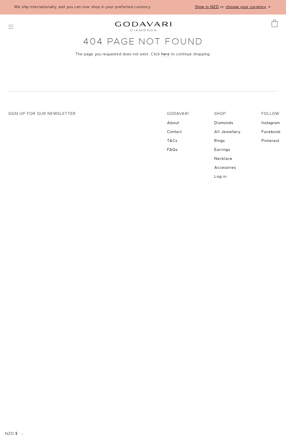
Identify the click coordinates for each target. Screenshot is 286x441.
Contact (174, 132)
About (173, 123)
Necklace (223, 159)
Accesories (225, 168)
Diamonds (223, 123)
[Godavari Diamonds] (143, 24)
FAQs (172, 150)
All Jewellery (227, 132)
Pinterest (270, 141)
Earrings (222, 150)
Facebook (271, 132)
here (165, 54)
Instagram (270, 123)
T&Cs (172, 141)
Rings (219, 141)
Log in (220, 177)
